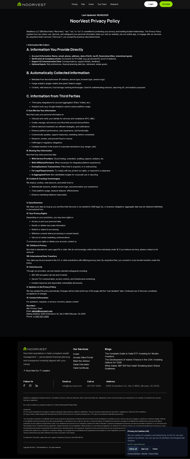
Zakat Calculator (81, 364)
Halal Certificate (81, 368)
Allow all (133, 449)
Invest (91, 4)
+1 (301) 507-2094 (41, 316)
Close (155, 449)
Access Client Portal (83, 357)
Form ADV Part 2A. (77, 437)
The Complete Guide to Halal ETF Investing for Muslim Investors (132, 355)
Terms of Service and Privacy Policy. (66, 405)
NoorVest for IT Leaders (38, 370)
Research (114, 4)
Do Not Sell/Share (134, 453)
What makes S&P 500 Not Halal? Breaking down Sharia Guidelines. (132, 367)
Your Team (102, 4)
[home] (31, 4)
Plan (83, 4)
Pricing (74, 4)
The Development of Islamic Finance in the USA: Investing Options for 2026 (133, 361)
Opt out (144, 449)
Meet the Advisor (81, 361)
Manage (144, 453)
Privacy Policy (153, 453)
